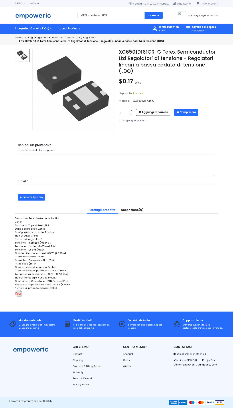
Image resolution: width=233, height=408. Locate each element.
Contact (77, 354)
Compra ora (188, 112)
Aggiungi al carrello (155, 112)
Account (128, 354)
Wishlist (127, 366)
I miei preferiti (209, 3)
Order (126, 360)
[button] (200, 29)
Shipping (78, 360)
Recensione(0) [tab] (132, 210)
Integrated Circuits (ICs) (32, 28)
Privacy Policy (81, 384)
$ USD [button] (19, 3)
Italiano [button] (35, 3)
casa (18, 37)
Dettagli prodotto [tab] (102, 210)
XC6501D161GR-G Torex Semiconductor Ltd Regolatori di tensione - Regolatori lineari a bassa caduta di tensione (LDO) (91, 41)
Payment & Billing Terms (87, 366)
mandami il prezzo (31, 197)
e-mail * (23, 181)
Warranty (78, 372)
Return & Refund (82, 378)
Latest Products (69, 28)
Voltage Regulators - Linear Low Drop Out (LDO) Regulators (60, 37)
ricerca (153, 15)
